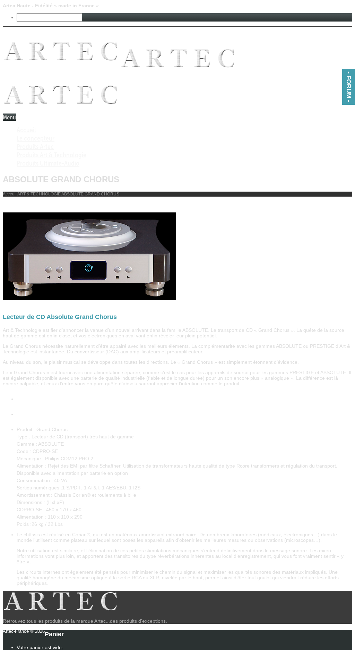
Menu (9, 117)
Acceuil (10, 194)
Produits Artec (35, 146)
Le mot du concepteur (46, 414)
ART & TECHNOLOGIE (39, 194)
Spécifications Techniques (51, 399)
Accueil (26, 130)
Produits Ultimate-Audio (48, 163)
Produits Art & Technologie (51, 155)
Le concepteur (35, 138)
